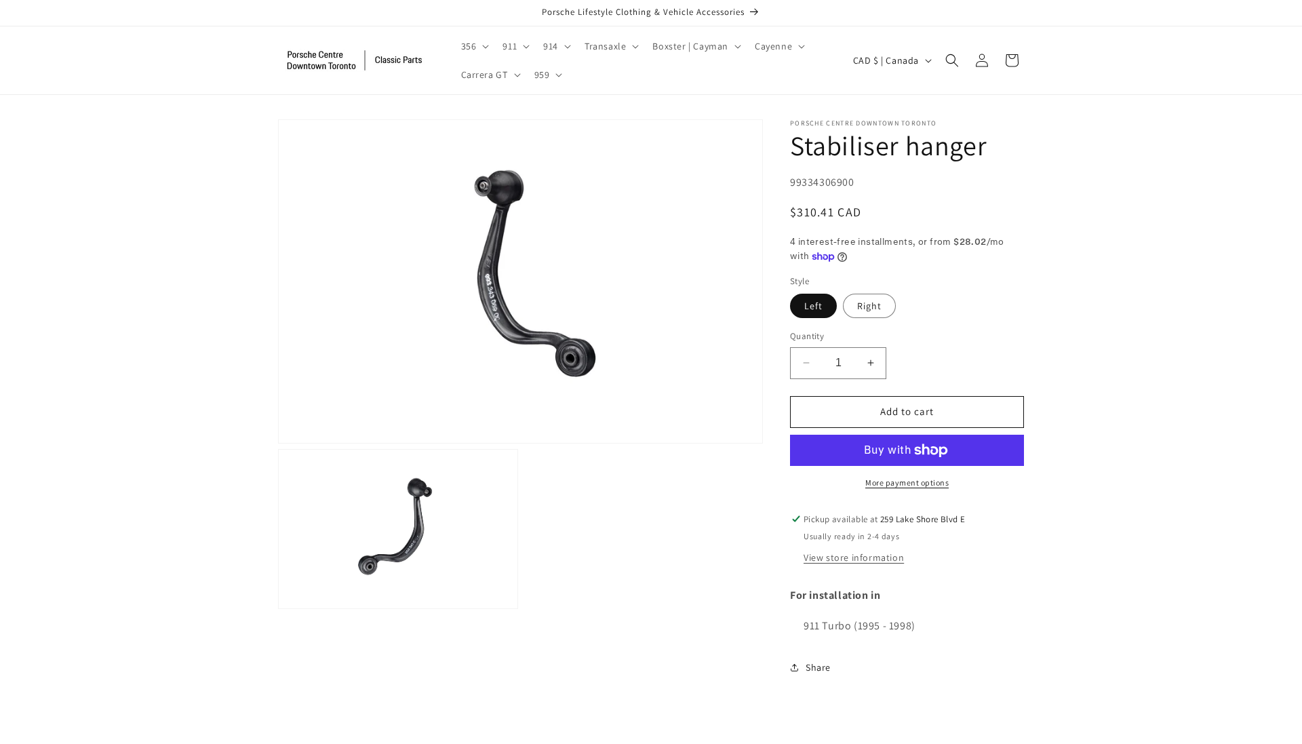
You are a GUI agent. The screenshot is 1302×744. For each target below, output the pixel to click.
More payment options (907, 482)
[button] (474, 46)
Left (813, 306)
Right (869, 306)
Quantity (807, 336)
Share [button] (818, 667)
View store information (854, 557)
